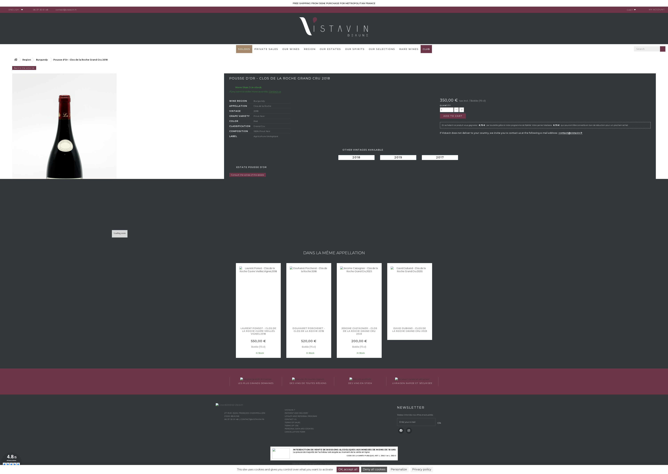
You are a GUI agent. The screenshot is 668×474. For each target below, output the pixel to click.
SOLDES (244, 49)
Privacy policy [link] (421, 469)
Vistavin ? (290, 410)
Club (426, 49)
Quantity (445, 105)
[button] (237, 311)
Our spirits (355, 49)
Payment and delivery (296, 413)
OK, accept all (347, 469)
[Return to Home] (15, 60)
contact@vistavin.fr (66, 10)
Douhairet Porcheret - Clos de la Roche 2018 (309, 329)
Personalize (399, 469)
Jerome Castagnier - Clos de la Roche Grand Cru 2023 (359, 331)
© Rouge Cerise (369, 464)
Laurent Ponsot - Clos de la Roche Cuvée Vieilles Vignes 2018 (258, 331)
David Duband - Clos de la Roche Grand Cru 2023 (409, 329)
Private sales (266, 49)
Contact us (275, 91)
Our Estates (330, 49)
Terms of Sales (292, 422)
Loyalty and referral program (301, 416)
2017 (440, 157)
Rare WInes (409, 49)
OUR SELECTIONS (382, 49)
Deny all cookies (374, 469)
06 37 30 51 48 (40, 10)
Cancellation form (295, 432)
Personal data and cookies (299, 429)
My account (657, 9)
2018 (356, 157)
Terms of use (292, 426)
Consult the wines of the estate (247, 175)
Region (310, 49)
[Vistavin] (334, 28)
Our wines (291, 49)
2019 (398, 157)
